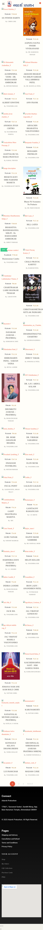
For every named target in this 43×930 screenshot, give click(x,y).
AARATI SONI (12, 297)
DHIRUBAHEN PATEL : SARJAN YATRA (10, 361)
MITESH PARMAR (12, 86)
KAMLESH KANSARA (33, 672)
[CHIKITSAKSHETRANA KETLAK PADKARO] (32, 277)
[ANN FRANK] (32, 94)
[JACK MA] (11, 602)
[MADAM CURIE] (32, 762)
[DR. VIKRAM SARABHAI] (32, 428)
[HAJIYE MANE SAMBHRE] (32, 528)
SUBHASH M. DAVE (12, 341)
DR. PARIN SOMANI (33, 208)
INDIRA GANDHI (10, 586)
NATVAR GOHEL (12, 693)
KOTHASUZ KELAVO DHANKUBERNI (11, 746)
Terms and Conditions (10, 843)
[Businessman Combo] (11, 250)
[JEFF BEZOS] (32, 625)
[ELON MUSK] (32, 454)
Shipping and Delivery (10, 835)
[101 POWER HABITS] (11, 9)
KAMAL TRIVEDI (12, 160)
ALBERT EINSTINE (10, 102)
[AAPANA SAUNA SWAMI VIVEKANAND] (32, 11)
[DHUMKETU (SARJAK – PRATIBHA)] (11, 375)
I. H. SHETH (33, 515)
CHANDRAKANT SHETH (12, 186)
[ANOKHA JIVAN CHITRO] (11, 115)
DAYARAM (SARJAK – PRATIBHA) (11, 335)
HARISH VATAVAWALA (33, 755)
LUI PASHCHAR (11, 771)
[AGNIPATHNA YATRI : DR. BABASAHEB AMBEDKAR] (11, 64)
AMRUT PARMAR (12, 242)
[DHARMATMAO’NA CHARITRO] (32, 336)
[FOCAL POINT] (11, 477)
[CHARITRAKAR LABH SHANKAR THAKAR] (11, 277)
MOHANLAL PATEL (33, 361)
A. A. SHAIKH (12, 569)
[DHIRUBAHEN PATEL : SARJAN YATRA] (11, 349)
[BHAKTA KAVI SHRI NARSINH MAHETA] (11, 168)
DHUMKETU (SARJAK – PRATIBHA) (10, 412)
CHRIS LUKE (12, 21)
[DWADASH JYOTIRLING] (11, 467)
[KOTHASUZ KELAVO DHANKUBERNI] (11, 733)
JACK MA (10, 611)
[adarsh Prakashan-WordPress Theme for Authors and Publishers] (21, 4)
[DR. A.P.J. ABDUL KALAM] (32, 375)
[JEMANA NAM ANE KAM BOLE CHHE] (11, 653)
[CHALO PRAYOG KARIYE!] (32, 263)
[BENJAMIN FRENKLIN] (32, 142)
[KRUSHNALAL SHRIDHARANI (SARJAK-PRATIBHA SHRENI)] (32, 733)
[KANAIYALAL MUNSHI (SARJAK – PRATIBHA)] (11, 703)
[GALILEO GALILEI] (32, 477)
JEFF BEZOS (32, 634)
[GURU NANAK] (11, 540)
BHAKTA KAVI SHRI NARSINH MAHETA (11, 180)
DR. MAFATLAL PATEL (33, 86)
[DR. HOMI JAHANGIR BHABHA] (11, 428)
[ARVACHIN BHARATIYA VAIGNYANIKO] (32, 115)
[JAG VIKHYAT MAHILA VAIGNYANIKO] (11, 627)
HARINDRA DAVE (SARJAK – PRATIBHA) (11, 563)
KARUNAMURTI (32, 710)
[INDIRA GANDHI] (11, 577)
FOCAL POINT (10, 486)
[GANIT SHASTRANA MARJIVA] (11, 511)
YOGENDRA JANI (11, 106)
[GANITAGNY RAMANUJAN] (32, 499)
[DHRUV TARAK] (32, 349)
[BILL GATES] (32, 215)
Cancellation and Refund (11, 839)
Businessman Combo (10, 259)
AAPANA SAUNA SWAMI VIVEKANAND (32, 46)
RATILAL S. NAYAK (12, 723)
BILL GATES (32, 224)
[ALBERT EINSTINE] (11, 94)
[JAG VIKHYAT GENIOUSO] (32, 602)
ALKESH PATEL (9, 489)
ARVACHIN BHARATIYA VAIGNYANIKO (32, 128)
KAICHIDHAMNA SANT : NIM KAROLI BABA (32, 665)
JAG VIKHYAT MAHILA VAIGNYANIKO (11, 640)
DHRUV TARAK (32, 358)
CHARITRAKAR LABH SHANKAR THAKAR (11, 290)
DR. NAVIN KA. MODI (33, 543)
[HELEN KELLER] (32, 551)
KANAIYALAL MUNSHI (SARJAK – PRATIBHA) (11, 717)
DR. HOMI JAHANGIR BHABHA (11, 440)
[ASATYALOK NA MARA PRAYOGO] (11, 144)
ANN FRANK (32, 102)
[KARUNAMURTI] (32, 701)
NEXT (30, 784)
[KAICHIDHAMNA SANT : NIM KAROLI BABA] (32, 653)
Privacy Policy (7, 847)
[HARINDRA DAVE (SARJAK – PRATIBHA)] (11, 551)
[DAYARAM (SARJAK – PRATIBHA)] (11, 323)
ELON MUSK (32, 463)
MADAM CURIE (32, 771)
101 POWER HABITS (11, 18)
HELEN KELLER (32, 560)
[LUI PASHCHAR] (11, 762)
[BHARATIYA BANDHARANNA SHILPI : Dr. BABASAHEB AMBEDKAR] (11, 217)
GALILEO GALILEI (32, 486)
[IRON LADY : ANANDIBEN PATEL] (32, 577)
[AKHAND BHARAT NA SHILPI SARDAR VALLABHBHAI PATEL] (32, 64)
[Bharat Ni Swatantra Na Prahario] (32, 170)
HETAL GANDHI (12, 367)
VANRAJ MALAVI (11, 752)
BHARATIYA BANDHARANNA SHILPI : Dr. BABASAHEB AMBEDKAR (11, 233)
